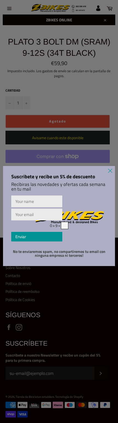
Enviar (20, 237)
